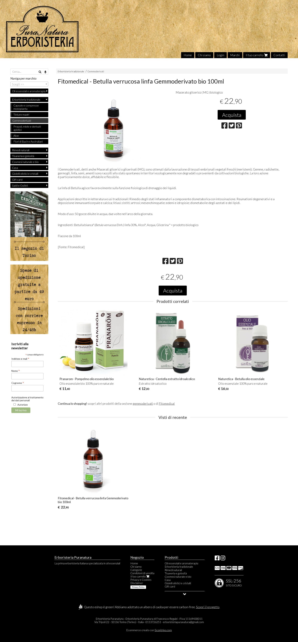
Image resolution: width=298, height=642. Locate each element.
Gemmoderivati (95, 71)
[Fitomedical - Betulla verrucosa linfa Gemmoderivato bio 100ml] (114, 128)
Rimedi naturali (20, 150)
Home (188, 55)
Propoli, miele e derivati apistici (27, 128)
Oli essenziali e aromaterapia (29, 91)
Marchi (235, 55)
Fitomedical (167, 403)
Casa (15, 167)
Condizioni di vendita (142, 573)
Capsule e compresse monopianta (26, 107)
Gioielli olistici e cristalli (25, 173)
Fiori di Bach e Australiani (28, 141)
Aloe (16, 135)
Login (220, 55)
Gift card (17, 179)
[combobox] (29, 84)
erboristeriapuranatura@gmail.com (183, 622)
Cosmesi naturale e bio (25, 161)
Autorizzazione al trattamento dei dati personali (27, 399)
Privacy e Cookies (140, 579)
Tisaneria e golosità (23, 156)
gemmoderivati (143, 403)
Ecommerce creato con (149, 630)
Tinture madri (21, 114)
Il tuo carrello (255, 55)
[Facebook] (217, 559)
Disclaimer (136, 583)
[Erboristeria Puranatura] (149, 29)
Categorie (136, 569)
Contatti (279, 55)
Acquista (231, 115)
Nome (15, 370)
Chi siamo (204, 55)
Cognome (17, 383)
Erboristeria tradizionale (71, 71)
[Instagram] (222, 559)
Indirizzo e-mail (20, 358)
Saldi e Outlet (20, 185)
